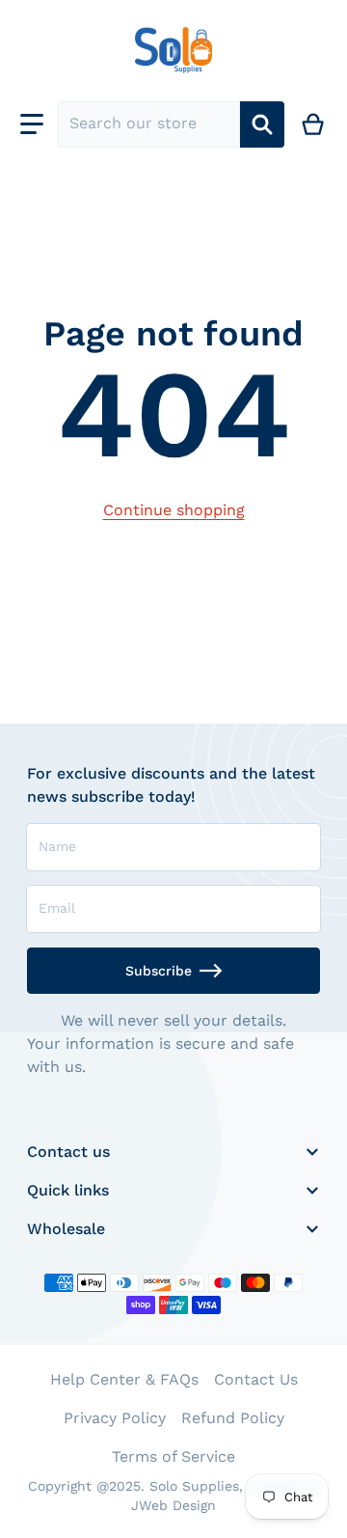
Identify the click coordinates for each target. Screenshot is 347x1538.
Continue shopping (174, 510)
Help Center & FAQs (124, 1379)
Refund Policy (232, 1418)
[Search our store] (262, 124)
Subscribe (158, 970)
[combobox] (149, 124)
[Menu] (32, 124)
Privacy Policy (115, 1418)
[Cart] (313, 124)
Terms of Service (173, 1456)
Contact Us (256, 1379)
